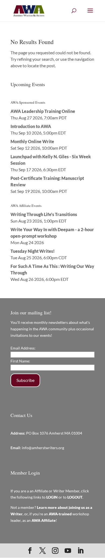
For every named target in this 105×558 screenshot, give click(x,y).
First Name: (20, 361)
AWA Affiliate (44, 520)
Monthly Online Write (32, 141)
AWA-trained (60, 514)
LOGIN (52, 497)
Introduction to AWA (30, 126)
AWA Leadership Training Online (42, 111)
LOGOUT (74, 497)
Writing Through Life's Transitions (43, 214)
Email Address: (23, 348)
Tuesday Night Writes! (32, 251)
